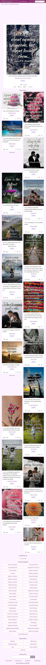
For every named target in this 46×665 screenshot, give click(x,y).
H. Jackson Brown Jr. (33, 405)
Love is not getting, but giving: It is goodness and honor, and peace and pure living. (33, 491)
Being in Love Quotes (12, 576)
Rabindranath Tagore (12, 644)
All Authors (12, 641)
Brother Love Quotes (12, 579)
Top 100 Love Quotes (12, 564)
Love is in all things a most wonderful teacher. (33, 223)
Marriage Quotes (12, 608)
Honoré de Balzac (33, 647)
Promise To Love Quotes (12, 613)
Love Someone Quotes (33, 602)
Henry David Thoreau (12, 481)
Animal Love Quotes (33, 570)
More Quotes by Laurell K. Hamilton (23, 78)
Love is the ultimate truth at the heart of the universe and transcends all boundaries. (12, 140)
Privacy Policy (18, 660)
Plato (12, 207)
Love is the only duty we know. (31, 170)
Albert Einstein (33, 644)
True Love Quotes (33, 625)
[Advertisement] (23, 13)
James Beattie (33, 520)
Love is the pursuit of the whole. (11, 205)
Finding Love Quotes (12, 585)
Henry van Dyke (12, 432)
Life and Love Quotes (33, 593)
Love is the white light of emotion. (11, 111)
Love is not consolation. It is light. (11, 365)
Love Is (22, 80)
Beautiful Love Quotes (33, 573)
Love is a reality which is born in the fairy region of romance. (11, 243)
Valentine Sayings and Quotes (12, 628)
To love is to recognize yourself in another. (11, 330)
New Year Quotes (12, 611)
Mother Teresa (33, 641)
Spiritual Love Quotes (33, 619)
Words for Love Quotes (33, 631)
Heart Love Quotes (13, 590)
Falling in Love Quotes (12, 582)
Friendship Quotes (33, 585)
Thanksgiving (33, 622)
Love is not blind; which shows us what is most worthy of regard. (32, 446)
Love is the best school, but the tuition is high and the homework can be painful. (33, 126)
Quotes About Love (33, 613)
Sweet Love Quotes (12, 622)
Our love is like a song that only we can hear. (33, 543)
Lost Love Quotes (12, 596)
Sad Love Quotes (33, 616)
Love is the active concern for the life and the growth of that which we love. (33, 356)
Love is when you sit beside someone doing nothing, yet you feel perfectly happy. (33, 209)
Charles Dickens (33, 226)
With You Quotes (12, 631)
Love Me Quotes (33, 599)
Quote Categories (23, 1)
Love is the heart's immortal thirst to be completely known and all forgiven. (12, 523)
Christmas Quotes (33, 579)
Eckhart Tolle (12, 292)
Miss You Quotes (33, 608)
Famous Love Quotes (33, 582)
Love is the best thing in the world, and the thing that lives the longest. (11, 429)
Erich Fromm (34, 359)
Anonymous (33, 213)
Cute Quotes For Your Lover (33, 567)
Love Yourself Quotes (12, 605)
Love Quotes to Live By (12, 602)
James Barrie (34, 449)
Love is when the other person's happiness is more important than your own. (32, 401)
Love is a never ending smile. (31, 518)
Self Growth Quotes (13, 619)
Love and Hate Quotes (33, 605)
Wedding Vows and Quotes (33, 628)
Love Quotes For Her (12, 567)
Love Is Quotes (23, 558)
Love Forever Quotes (33, 596)
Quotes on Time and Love (12, 616)
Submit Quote (37, 660)
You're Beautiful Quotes (23, 634)
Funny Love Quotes (13, 587)
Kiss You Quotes (12, 593)
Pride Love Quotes (33, 611)
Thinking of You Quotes (12, 625)
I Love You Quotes (12, 570)
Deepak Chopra (12, 143)
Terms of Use (9, 660)
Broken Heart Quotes (33, 576)
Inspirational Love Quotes (33, 590)
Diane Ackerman (12, 113)
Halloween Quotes (33, 587)
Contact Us (27, 660)
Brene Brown (34, 273)
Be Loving (12, 573)
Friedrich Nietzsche (12, 366)
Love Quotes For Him (33, 564)
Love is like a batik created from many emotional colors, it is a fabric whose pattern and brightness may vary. (33, 316)
